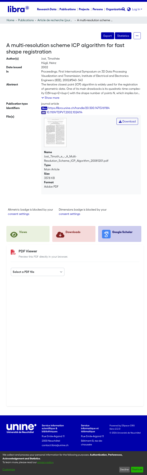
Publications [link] (26, 20)
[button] (123, 9)
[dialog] (73, 463)
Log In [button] (136, 9)
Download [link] (129, 121)
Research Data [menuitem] (46, 9)
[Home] (18, 9)
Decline (124, 469)
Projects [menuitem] (84, 9)
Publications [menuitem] (68, 9)
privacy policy (45, 462)
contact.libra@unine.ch (55, 445)
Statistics (123, 35)
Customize (9, 469)
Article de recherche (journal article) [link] (55, 20)
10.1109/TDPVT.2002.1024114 (64, 112)
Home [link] (10, 20)
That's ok (137, 469)
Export (107, 35)
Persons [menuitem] (98, 9)
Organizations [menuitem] (115, 9)
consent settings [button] (18, 213)
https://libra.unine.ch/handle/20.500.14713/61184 (79, 108)
